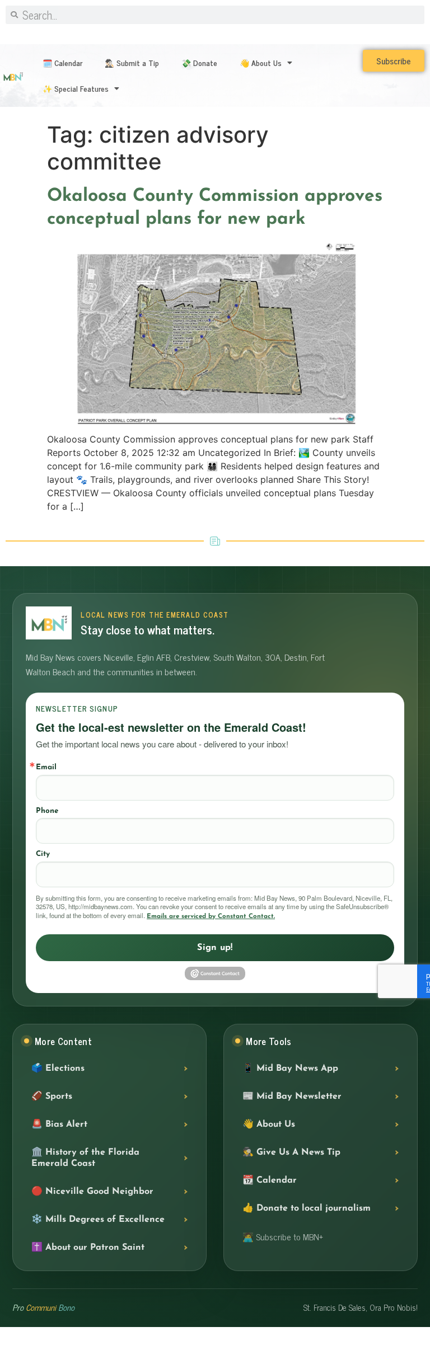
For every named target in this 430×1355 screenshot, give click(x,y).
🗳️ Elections (58, 1068)
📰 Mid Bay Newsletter (292, 1096)
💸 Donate (199, 62)
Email (46, 767)
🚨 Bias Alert (59, 1124)
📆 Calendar (269, 1180)
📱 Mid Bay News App (290, 1068)
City (43, 854)
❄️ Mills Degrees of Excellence (98, 1219)
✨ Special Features (76, 88)
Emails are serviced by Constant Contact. (211, 916)
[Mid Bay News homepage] (49, 622)
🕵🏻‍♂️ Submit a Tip (132, 62)
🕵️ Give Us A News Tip (291, 1152)
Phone (47, 811)
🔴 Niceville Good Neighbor (92, 1191)
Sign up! (215, 947)
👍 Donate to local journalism (306, 1208)
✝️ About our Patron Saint (87, 1247)
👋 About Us (261, 62)
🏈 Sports (51, 1096)
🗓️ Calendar (62, 62)
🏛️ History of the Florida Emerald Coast (85, 1158)
